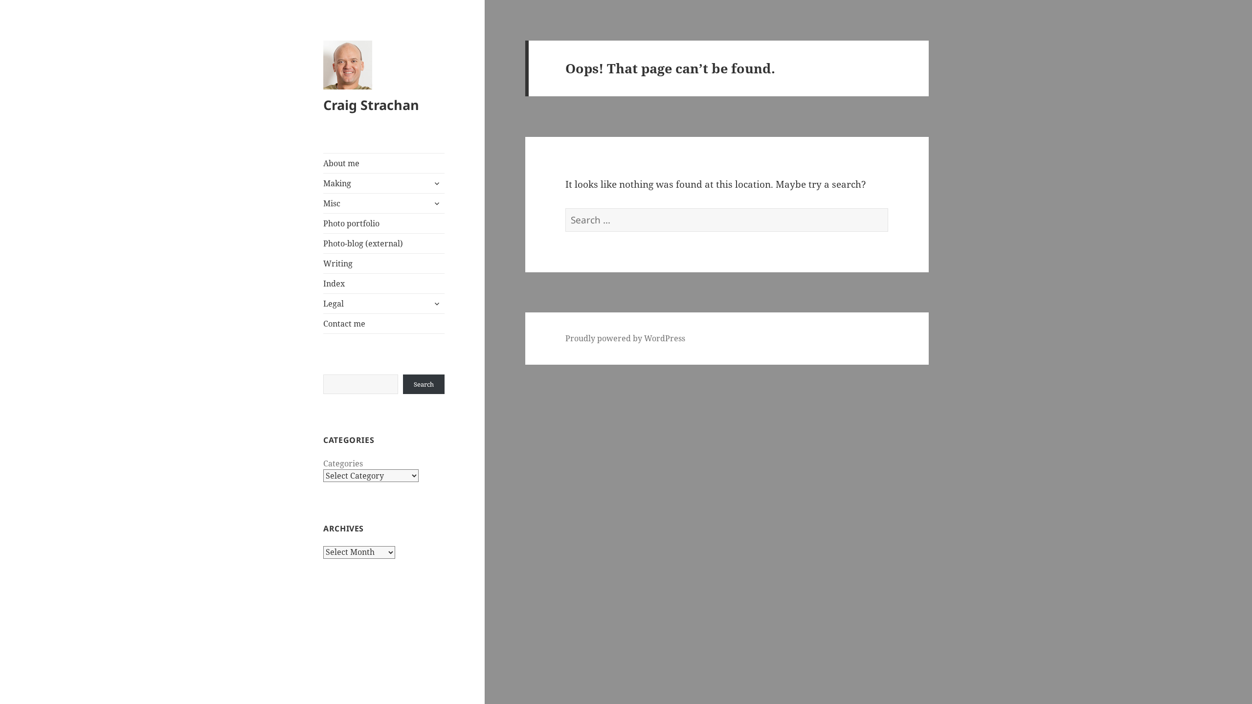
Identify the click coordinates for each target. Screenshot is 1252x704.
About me (341, 163)
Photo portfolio (351, 223)
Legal (333, 303)
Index (334, 283)
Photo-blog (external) (363, 243)
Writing (338, 263)
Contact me (344, 323)
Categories (343, 463)
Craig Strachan (371, 105)
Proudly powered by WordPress (625, 338)
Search (424, 384)
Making (337, 183)
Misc (331, 203)
